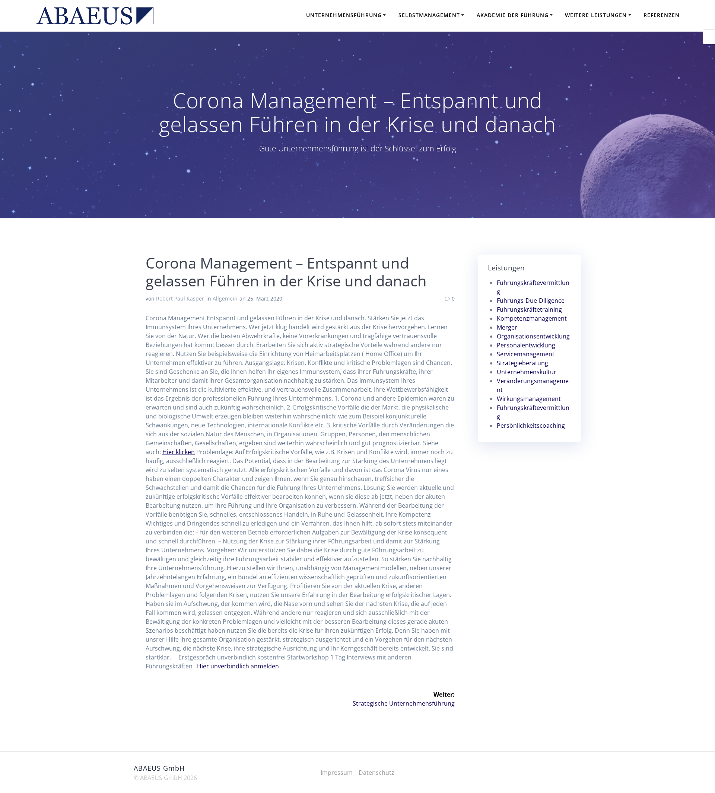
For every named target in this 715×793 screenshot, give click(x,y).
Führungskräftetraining (529, 309)
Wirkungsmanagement (529, 399)
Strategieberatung (522, 363)
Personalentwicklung (526, 345)
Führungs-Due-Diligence (531, 300)
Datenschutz (376, 772)
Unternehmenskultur (526, 372)
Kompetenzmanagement (532, 318)
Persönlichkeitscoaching (531, 425)
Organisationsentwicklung (533, 336)
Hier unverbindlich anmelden (238, 666)
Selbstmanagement (429, 15)
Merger (507, 327)
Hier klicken (178, 452)
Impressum (337, 772)
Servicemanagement (525, 354)
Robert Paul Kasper (180, 298)
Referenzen (662, 15)
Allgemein (225, 298)
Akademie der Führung (513, 15)
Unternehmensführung (344, 15)
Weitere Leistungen (596, 15)
